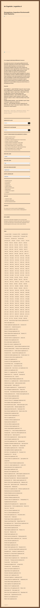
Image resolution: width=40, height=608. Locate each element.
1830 (20, 242)
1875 (12, 260)
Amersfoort (23, 324)
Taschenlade (24, 557)
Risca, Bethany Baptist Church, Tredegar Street (13, 145)
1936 (6, 286)
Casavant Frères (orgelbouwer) (19, 352)
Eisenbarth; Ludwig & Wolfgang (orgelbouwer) (13, 378)
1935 (25, 283)
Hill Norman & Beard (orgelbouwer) (11, 426)
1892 (22, 266)
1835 (25, 242)
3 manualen (7, 236)
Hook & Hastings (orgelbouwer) (19, 430)
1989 (22, 305)
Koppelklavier (8, 454)
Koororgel (22, 452)
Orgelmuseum (7, 506)
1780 (27, 240)
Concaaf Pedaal (8, 363)
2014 (21, 316)
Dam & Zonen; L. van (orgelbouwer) (20, 368)
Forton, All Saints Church (9, 138)
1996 (6, 309)
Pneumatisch (21, 514)
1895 (12, 268)
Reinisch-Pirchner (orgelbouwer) (21, 523)
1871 (17, 257)
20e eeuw (7, 240)
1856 (16, 251)
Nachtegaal (7, 486)
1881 (17, 262)
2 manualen (16, 234)
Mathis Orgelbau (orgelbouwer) (23, 473)
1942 (6, 288)
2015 (26, 316)
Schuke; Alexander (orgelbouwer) (11, 540)
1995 (27, 307)
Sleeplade (10, 113)
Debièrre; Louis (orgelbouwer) (11, 370)
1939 (21, 286)
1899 (6, 270)
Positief (14, 516)
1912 (22, 275)
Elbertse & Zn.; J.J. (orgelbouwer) (11, 380)
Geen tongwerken (9, 406)
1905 (12, 273)
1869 (6, 257)
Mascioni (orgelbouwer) (9, 473)
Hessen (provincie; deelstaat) (10, 421)
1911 (17, 275)
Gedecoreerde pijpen (22, 404)
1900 (12, 270)
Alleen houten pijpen (9, 322)
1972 (12, 298)
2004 (22, 311)
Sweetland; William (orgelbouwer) (11, 555)
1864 (6, 255)
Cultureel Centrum (18, 365)
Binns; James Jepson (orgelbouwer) (11, 342)
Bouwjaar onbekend (9, 348)
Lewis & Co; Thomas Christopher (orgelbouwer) (14, 462)
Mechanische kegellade (22, 478)
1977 (12, 301)
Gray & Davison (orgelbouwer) (11, 411)
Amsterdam (7, 327)
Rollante (22, 529)
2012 (12, 316)
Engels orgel (8, 385)
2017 (11, 318)
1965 (27, 294)
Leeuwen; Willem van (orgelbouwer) (11, 458)
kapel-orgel (25, 443)
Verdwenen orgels (8, 198)
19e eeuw (21, 238)
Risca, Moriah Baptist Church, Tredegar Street (13, 148)
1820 (15, 242)
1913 (27, 275)
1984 (22, 303)
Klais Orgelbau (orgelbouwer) (10, 447)
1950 (25, 288)
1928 (17, 281)
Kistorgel (22, 445)
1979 (22, 301)
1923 (15, 279)
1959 (22, 292)
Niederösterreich (19, 110)
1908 (27, 273)
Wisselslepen (24, 592)
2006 (6, 314)
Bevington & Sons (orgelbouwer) (11, 339)
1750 (13, 240)
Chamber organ (25, 355)
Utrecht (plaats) (15, 566)
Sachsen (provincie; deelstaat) (10, 536)
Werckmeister (7, 590)
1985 (27, 303)
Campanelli (7, 352)
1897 (22, 268)
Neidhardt (14, 486)
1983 (17, 303)
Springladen (7, 551)
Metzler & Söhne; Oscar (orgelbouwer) (12, 482)
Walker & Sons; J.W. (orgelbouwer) (11, 588)
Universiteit (7, 566)
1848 (25, 247)
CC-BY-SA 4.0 (12, 60)
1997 (12, 309)
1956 (6, 292)
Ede (17, 376)
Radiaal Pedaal (21, 521)
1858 (26, 251)
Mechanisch (6, 113)
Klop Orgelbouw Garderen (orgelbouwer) (13, 450)
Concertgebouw (18, 363)
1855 (11, 251)
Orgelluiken (23, 503)
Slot (6, 549)
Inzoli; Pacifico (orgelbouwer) (10, 437)
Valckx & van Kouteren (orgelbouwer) (12, 568)
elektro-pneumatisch (20, 383)
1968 (17, 296)
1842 (21, 245)
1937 (12, 286)
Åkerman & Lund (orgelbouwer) (11, 596)
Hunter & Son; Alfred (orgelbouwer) (18, 432)
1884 (6, 264)
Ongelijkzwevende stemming (10, 501)
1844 (6, 247)
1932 (11, 283)
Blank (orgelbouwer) (9, 346)
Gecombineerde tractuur (10, 404)
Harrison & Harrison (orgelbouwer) (11, 415)
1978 (17, 301)
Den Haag (21, 372)
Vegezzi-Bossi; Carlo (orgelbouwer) (11, 570)
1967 (12, 296)
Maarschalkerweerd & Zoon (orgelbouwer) (13, 467)
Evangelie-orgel (22, 387)
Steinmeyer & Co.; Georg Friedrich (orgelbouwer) (14, 553)
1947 (11, 288)
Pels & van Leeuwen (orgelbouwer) (12, 510)
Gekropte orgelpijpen (20, 406)
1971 (6, 298)
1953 (17, 290)
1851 (16, 249)
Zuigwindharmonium (16, 594)
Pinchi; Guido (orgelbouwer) (10, 514)
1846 (16, 247)
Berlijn (23, 337)
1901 (17, 270)
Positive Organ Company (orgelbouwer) (12, 519)
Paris (12, 508)
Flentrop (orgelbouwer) (9, 393)
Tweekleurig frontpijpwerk (10, 564)
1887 (22, 264)
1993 (17, 307)
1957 (12, 292)
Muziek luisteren (15, 484)
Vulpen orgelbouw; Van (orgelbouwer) (12, 583)
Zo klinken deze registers (9, 190)
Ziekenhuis (7, 594)
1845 (11, 247)
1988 (17, 305)
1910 (12, 275)
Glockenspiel (21, 409)
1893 (27, 266)
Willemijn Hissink (6, 110)
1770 (18, 240)
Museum (7, 484)
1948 (15, 288)
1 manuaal (7, 234)
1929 (22, 281)
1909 (6, 275)
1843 (25, 245)
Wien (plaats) (15, 590)
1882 (22, 262)
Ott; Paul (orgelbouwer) (17, 506)
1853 (25, 249)
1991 (6, 307)
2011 (6, 316)
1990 (27, 305)
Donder (16, 374)
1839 (6, 245)
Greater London (23, 411)
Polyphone (7, 516)
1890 (12, 266)
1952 (12, 290)
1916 (16, 277)
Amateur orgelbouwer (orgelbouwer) (11, 324)
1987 (12, 305)
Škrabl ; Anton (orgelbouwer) (10, 598)
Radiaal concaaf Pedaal (10, 521)
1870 (12, 257)
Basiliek (23, 333)
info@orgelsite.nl (21, 208)
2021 (6, 320)
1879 (6, 262)
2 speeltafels (24, 234)
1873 (27, 257)
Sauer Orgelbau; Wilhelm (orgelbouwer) (12, 538)
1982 (12, 303)
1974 (22, 298)
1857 (21, 251)
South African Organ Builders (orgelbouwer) (18, 549)
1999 (22, 309)
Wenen (23, 588)
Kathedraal (7, 445)
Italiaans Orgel (22, 437)
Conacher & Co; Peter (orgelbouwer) (12, 361)
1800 (11, 242)
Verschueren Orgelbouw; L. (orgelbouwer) (13, 577)
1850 (11, 249)
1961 (6, 294)
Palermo (26, 506)
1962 (12, 294)
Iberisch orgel (16, 434)
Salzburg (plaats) (22, 536)
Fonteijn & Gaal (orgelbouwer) (22, 393)
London (23, 465)
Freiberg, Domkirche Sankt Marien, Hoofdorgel (13, 144)
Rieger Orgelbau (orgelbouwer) (11, 529)
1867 (22, 255)
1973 (17, 298)
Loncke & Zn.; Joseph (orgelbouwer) (11, 465)
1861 (16, 253)
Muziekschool (23, 484)
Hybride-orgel (8, 434)
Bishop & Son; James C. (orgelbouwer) (12, 344)
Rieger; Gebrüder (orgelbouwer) (11, 527)
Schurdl (7, 60)
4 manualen (16, 236)
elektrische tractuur (9, 383)
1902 (22, 270)
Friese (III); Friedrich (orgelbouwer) (11, 398)
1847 (21, 247)
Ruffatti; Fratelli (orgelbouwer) (11, 534)
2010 (27, 314)
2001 (6, 311)
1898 (27, 268)
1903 (27, 270)
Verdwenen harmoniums (9, 200)
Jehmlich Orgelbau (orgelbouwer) (11, 439)
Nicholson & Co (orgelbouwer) (10, 488)
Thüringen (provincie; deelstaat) (17, 560)
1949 (20, 288)
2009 (22, 314)
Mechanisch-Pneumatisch (10, 478)
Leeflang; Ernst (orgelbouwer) (11, 456)
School (24, 538)
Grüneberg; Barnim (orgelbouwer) (11, 413)
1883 (27, 262)
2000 (27, 309)
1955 (27, 290)
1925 (25, 279)
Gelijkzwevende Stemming (10, 409)
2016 (6, 318)
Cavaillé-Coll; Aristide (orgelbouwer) (12, 355)
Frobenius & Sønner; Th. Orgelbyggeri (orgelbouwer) (14, 400)
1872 (22, 257)
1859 (6, 253)
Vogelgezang (24, 579)
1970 (27, 296)
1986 (6, 305)
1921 (6, 279)
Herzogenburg (20, 111)
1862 (21, 253)
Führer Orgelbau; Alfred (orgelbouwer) (12, 402)
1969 (22, 296)
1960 (27, 292)
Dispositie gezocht (8, 180)
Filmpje (22, 389)
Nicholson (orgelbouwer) (23, 488)
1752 (27, 110)
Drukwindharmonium (9, 376)
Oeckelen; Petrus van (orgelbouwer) (11, 499)
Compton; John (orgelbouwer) (10, 359)
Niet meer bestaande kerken (10, 201)
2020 (25, 318)
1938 (16, 286)
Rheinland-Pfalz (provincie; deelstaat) (12, 525)
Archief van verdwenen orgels (11, 329)
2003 (17, 311)
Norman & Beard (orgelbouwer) (11, 495)
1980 (27, 301)
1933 (15, 283)
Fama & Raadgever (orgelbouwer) (11, 389)
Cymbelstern (7, 368)
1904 (6, 273)
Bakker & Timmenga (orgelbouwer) (11, 331)
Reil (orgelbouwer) (8, 523)
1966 (6, 296)
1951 (6, 290)
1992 (12, 307)
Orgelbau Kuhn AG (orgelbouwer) (11, 503)
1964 (22, 294)
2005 (27, 311)
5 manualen (24, 236)
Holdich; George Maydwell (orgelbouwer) (13, 428)
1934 (20, 283)
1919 (21, 277)
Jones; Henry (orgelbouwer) (10, 441)
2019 (20, 318)
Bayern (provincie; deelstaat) (10, 335)
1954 (22, 290)
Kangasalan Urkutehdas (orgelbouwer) (12, 443)
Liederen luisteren (8, 186)
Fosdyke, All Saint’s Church (10, 136)
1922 (11, 279)
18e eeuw (14, 238)
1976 (6, 301)
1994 (22, 307)
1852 (21, 249)
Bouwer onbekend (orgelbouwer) (22, 346)
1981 (6, 303)
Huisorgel (7, 432)
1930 (27, 281)
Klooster (24, 111)
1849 (6, 249)
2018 (15, 318)
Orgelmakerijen (8, 189)
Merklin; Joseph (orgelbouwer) (19, 480)
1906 (17, 273)
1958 (17, 292)
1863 (26, 253)
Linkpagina (7, 192)
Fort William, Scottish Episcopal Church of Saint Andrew (15, 139)
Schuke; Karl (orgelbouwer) (10, 542)
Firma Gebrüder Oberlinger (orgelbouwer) (18, 391)
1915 (11, 277)
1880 (12, 262)
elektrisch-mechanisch (25, 380)
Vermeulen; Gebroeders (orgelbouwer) (12, 573)
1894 (6, 268)
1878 (27, 260)
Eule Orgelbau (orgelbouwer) (10, 387)
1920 (26, 277)
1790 (6, 242)
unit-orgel (20, 564)
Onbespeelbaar (24, 499)
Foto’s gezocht (7, 182)
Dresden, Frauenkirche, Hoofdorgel (11, 141)
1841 (16, 245)
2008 (17, 314)
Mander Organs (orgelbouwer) (11, 469)
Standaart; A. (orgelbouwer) (18, 551)
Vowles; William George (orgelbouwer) (12, 581)
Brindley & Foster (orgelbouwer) (22, 348)
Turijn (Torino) (14, 562)
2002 (12, 311)
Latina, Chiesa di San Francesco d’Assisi (12, 149)
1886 (17, 264)
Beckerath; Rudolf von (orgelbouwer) (12, 337)
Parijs (6, 508)
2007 (12, 314)
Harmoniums (7, 183)
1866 (17, 255)
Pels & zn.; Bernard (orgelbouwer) (11, 512)
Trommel (7, 562)
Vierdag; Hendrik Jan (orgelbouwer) (11, 579)
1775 (22, 240)
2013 (16, 316)
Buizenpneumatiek (8, 350)
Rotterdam (13, 532)
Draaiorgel (22, 374)
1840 (11, 245)
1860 (11, 253)
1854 (6, 251)
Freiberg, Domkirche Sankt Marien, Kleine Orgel (14, 142)
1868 (27, 255)
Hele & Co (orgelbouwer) (9, 417)
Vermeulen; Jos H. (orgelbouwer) (11, 575)
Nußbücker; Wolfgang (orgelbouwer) (12, 497)
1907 (22, 273)
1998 (17, 309)
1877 (22, 260)
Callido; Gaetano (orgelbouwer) (21, 350)
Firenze (6, 391)
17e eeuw (7, 238)
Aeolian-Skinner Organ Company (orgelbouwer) (18, 320)
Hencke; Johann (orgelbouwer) (13, 111)
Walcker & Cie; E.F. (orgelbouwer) (11, 585)
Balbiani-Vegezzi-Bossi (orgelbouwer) (12, 333)
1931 (6, 283)
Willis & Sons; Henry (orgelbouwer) (12, 592)
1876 (17, 260)
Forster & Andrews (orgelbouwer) (11, 396)
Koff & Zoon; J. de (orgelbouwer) (11, 452)
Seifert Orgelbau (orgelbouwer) (11, 544)
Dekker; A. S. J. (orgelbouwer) (10, 372)
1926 (6, 281)
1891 (17, 266)
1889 (6, 266)
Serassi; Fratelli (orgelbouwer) (11, 547)
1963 (17, 294)
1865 (12, 255)
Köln (14, 454)
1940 (26, 286)
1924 (20, 279)
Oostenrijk (24, 110)
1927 (12, 281)
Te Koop (6, 560)
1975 (27, 298)
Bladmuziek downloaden (9, 187)
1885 (12, 264)
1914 (6, 277)
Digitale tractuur (8, 374)
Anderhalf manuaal (16, 327)
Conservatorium (8, 365)
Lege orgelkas (24, 458)
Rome (6, 532)
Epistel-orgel (16, 385)
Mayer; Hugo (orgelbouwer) (10, 475)
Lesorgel (6, 460)
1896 (17, 268)
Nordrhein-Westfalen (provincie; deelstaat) (13, 493)
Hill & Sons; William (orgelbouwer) (11, 424)
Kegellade (15, 445)
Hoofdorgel (7, 430)
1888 (27, 264)
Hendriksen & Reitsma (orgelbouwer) (12, 419)
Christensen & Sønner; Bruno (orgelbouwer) (13, 357)
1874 (6, 260)
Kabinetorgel (21, 441)
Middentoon (24, 482)
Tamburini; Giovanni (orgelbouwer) (11, 557)
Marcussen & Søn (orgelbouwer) (11, 471)
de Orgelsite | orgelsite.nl (13, 6)
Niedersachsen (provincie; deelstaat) (12, 491)
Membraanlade (8, 480)
